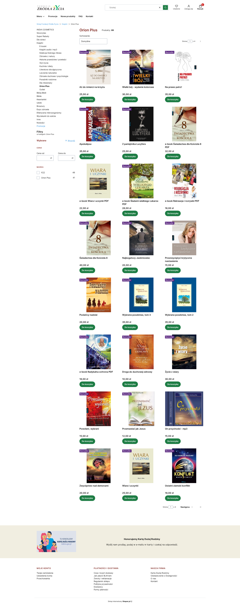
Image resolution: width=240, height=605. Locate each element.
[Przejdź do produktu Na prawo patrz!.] (184, 67)
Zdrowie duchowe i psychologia (53, 76)
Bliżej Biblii (41, 93)
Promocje (41, 126)
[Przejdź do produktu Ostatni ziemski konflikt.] (184, 465)
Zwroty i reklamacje (103, 578)
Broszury (41, 106)
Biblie (39, 96)
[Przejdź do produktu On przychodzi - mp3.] (184, 408)
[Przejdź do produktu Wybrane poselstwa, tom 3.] (141, 295)
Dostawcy (98, 587)
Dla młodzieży (45, 83)
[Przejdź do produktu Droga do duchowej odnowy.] (141, 352)
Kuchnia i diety (46, 66)
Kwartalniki (41, 99)
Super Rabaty (43, 36)
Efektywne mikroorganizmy (49, 113)
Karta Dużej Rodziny (160, 573)
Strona (184, 41)
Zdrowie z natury (47, 56)
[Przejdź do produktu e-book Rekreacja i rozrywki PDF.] (184, 181)
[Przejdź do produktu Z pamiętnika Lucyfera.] (141, 124)
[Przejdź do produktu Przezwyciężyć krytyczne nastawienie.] (184, 238)
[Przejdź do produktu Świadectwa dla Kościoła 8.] (98, 238)
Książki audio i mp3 (48, 49)
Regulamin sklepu (102, 581)
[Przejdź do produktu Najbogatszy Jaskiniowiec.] (141, 238)
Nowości (40, 123)
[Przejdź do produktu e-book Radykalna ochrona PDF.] (98, 352)
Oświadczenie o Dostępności (164, 576)
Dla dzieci (41, 39)
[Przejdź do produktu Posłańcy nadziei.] (98, 295)
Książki (65, 24)
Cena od (40, 153)
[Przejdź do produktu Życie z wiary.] (184, 352)
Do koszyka (87, 99)
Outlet (42, 89)
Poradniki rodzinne (47, 79)
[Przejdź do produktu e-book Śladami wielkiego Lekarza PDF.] (141, 181)
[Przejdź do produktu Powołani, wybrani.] (98, 408)
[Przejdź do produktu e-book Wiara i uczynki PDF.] (98, 181)
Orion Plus (45, 178)
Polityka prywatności (103, 584)
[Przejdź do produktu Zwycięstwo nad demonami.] (98, 465)
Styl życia (43, 63)
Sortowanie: (84, 36)
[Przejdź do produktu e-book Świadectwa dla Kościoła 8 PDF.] (184, 124)
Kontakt (154, 581)
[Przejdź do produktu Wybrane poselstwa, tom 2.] (184, 295)
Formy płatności (101, 589)
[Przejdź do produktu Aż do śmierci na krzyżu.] (98, 67)
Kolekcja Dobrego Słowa (50, 53)
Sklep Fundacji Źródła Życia (47, 24)
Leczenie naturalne (48, 73)
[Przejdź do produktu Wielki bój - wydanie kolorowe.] (141, 67)
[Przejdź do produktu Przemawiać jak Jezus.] (141, 408)
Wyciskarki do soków (46, 116)
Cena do (62, 153)
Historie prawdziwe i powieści (52, 59)
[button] (165, 7)
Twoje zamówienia (45, 573)
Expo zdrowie (43, 109)
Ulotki (39, 103)
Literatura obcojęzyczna (50, 69)
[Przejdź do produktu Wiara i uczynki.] (141, 465)
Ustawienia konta (44, 576)
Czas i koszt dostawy (103, 573)
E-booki (42, 46)
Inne (39, 119)
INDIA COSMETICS (45, 29)
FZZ (43, 172)
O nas (153, 578)
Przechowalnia (43, 578)
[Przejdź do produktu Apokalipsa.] (98, 124)
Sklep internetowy (119, 601)
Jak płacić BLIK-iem (103, 576)
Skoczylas (41, 33)
